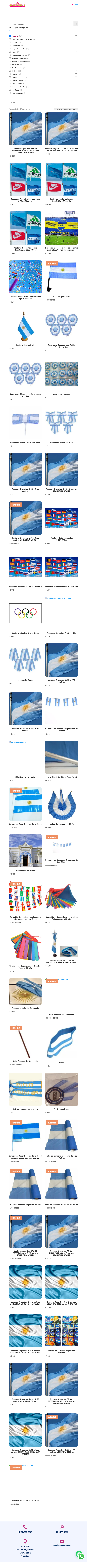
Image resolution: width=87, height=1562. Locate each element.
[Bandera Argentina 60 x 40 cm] (25, 1481)
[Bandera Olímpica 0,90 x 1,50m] (25, 613)
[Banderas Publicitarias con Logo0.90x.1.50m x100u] (25, 228)
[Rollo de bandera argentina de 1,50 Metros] (61, 1136)
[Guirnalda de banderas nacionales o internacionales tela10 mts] (25, 897)
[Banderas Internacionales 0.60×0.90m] (61, 518)
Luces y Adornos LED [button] (20, 61)
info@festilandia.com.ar (62, 1545)
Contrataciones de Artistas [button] (23, 39)
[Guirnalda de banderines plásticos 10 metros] (61, 708)
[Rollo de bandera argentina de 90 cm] (61, 1184)
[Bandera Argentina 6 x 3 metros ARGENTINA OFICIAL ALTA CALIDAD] (61, 1282)
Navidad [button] (16, 71)
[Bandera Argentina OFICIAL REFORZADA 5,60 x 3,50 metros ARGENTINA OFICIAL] (25, 128)
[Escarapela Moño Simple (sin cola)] (25, 423)
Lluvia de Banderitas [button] (20, 58)
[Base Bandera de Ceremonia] (61, 994)
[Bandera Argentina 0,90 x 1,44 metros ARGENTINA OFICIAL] (61, 1430)
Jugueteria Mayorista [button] (20, 55)
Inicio (10, 103)
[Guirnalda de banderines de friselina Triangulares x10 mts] (61, 897)
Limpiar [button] (11, 31)
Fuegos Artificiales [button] (20, 49)
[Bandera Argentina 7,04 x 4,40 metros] (25, 708)
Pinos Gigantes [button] (18, 84)
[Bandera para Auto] (61, 276)
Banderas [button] (16, 36)
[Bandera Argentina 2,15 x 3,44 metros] (25, 469)
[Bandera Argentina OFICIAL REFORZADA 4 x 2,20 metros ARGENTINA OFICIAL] (25, 1231)
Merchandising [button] (18, 68)
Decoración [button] (17, 46)
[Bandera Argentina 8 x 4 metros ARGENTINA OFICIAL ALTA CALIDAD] (25, 1330)
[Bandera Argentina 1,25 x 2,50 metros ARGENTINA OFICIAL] (25, 1379)
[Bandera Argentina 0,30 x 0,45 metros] (61, 660)
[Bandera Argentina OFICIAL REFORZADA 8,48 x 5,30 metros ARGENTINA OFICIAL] (61, 1379)
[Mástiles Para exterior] (25, 757)
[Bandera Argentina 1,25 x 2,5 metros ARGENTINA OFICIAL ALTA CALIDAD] (61, 128)
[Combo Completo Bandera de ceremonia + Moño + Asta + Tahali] (61, 943)
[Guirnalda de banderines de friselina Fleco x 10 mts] (25, 946)
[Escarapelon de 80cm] (25, 850)
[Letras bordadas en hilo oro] (25, 1089)
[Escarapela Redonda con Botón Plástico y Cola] (61, 325)
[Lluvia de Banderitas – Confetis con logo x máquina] (25, 276)
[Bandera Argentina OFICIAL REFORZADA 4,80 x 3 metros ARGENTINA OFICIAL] (61, 1231)
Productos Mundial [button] (20, 87)
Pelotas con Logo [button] (19, 77)
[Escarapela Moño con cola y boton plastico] (25, 374)
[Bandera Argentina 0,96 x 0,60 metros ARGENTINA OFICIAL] (25, 518)
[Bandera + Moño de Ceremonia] (25, 991)
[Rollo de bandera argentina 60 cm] (25, 1184)
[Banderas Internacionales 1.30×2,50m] (61, 566)
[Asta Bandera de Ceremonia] (25, 1041)
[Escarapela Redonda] (61, 374)
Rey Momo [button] (16, 90)
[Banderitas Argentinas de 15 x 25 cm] (25, 804)
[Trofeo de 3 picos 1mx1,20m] (61, 804)
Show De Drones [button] (19, 93)
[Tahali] (61, 1042)
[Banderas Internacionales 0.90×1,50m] (25, 566)
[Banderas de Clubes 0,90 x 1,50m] (61, 613)
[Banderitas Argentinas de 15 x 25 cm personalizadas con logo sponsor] (25, 1136)
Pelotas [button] (16, 74)
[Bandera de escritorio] (25, 325)
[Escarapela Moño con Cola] (61, 423)
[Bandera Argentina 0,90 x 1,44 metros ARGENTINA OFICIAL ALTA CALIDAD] (25, 1430)
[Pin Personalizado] (61, 1089)
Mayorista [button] (16, 65)
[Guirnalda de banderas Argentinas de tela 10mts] (61, 845)
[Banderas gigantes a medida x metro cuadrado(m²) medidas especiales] (61, 228)
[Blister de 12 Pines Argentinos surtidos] (61, 1330)
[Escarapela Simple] (25, 660)
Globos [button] (15, 52)
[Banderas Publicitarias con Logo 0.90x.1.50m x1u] (25, 179)
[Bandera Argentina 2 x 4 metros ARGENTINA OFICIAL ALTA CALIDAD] (25, 1282)
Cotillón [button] (16, 42)
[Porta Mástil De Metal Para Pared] (61, 757)
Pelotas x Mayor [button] (18, 80)
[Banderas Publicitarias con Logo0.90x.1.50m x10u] (61, 179)
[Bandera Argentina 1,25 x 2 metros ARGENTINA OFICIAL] (61, 469)
